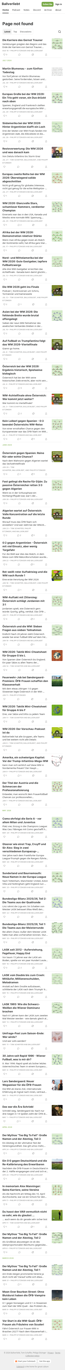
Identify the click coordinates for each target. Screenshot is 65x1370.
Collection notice (32, 1355)
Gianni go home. (11, 348)
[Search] (60, 32)
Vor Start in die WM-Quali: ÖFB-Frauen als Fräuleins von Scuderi (23, 1322)
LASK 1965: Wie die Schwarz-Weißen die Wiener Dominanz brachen (21, 1008)
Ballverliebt (37, 51)
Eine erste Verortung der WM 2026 (20, 579)
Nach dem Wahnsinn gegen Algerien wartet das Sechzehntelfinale (25, 462)
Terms (57, 1352)
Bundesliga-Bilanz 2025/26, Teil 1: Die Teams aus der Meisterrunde (24, 926)
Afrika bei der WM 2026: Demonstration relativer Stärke (22, 234)
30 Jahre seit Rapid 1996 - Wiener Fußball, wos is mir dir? (24, 1057)
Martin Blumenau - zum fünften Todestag (22, 70)
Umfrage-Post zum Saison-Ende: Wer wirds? (23, 1035)
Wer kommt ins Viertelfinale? (17, 403)
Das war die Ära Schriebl (17, 1106)
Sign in (58, 4)
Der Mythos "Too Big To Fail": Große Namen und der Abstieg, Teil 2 (24, 1236)
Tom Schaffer (16, 160)
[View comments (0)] (19, 54)
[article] (32, 47)
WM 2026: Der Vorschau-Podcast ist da (23, 730)
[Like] (4, 167)
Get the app (44, 1361)
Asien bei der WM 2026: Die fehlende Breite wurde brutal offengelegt (20, 315)
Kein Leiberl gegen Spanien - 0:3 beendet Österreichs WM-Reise (23, 422)
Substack (20, 1366)
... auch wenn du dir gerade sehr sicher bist (24, 1219)
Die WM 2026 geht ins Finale (20, 286)
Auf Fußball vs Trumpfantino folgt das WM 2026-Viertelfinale (24, 342)
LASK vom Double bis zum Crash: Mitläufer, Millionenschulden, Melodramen (23, 979)
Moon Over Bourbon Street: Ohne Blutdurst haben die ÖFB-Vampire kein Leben (23, 1295)
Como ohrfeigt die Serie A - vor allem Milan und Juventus (21, 820)
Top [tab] (15, 31)
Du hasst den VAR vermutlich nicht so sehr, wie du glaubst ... (24, 1213)
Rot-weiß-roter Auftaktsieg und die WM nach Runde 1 (24, 573)
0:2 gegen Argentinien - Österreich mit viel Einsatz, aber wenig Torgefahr (24, 546)
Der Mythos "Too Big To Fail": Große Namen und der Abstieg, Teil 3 (24, 1137)
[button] (5, 10)
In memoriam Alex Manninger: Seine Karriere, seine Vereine (21, 1188)
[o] (57, 152)
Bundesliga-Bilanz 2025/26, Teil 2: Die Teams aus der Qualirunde (24, 900)
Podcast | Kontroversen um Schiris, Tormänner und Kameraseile (20, 292)
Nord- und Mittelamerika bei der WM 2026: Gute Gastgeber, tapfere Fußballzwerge (24, 261)
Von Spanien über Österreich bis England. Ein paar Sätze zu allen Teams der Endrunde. (24, 661)
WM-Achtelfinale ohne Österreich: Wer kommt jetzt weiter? (24, 397)
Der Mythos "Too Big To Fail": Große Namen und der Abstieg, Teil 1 (24, 1268)
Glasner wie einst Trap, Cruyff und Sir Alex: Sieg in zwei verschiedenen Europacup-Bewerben (24, 848)
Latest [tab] (7, 31)
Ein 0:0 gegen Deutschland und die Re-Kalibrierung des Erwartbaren (24, 1162)
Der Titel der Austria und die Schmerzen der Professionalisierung (20, 786)
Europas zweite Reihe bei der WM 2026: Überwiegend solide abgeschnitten (23, 178)
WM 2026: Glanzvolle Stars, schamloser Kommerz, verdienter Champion (23, 207)
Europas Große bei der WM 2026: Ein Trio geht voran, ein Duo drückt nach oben (24, 98)
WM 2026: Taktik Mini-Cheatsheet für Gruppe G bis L (24, 653)
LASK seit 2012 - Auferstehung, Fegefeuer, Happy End (22, 951)
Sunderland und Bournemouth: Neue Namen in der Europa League (24, 875)
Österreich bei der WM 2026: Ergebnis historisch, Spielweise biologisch (22, 370)
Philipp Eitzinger (18, 51)
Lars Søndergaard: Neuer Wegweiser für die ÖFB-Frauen (21, 1083)
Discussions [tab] (25, 31)
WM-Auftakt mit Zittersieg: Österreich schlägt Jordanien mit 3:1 (23, 601)
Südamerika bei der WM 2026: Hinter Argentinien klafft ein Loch (23, 125)
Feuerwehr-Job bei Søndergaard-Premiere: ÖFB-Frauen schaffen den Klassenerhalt (25, 681)
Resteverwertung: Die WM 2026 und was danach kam (22, 150)
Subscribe (47, 4)
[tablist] (17, 32)
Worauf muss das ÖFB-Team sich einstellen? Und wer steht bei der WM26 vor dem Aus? (23, 523)
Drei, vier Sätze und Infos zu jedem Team (23, 714)
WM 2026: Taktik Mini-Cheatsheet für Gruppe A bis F (24, 708)
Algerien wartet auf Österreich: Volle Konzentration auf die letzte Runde (23, 514)
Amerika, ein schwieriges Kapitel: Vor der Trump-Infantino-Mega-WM (25, 759)
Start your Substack (26, 1361)
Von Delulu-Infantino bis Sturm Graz (21, 156)
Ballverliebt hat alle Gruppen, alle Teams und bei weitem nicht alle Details (23, 738)
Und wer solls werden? (14, 1040)
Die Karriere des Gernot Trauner (22, 40)
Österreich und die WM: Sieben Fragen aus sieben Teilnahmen (22, 628)
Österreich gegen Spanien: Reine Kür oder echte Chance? (23, 455)
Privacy (51, 1352)
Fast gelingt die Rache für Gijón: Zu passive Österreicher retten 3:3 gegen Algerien (24, 485)
